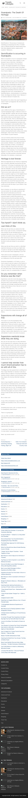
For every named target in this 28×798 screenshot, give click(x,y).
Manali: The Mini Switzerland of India (10, 635)
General (3, 514)
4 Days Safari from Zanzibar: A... (15, 736)
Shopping (3, 518)
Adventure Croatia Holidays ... (9, 490)
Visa (2, 523)
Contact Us (4, 665)
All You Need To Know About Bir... (16, 774)
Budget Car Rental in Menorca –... (15, 753)
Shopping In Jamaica (6, 481)
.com (16, 465)
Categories (4, 683)
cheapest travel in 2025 (7, 597)
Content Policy (5, 668)
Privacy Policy (4, 674)
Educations (4, 506)
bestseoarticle (11, 465)
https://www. (4, 465)
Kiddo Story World (6, 458)
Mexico (6, 7)
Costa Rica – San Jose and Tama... (10, 485)
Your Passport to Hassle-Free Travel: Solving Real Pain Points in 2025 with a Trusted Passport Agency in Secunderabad (14, 627)
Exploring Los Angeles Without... (15, 741)
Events (3, 509)
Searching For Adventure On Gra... (10, 473)
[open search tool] (20, 3)
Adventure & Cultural (6, 499)
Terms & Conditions (6, 677)
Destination (4, 504)
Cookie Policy (4, 671)
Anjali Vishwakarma (7, 17)
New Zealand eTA (5, 463)
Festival (3, 511)
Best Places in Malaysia (13, 747)
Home (3, 7)
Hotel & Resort (5, 516)
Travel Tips (4, 521)
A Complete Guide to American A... (16, 763)
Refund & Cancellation (6, 680)
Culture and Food (5, 501)
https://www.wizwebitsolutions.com (10, 460)
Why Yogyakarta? (5, 477)
